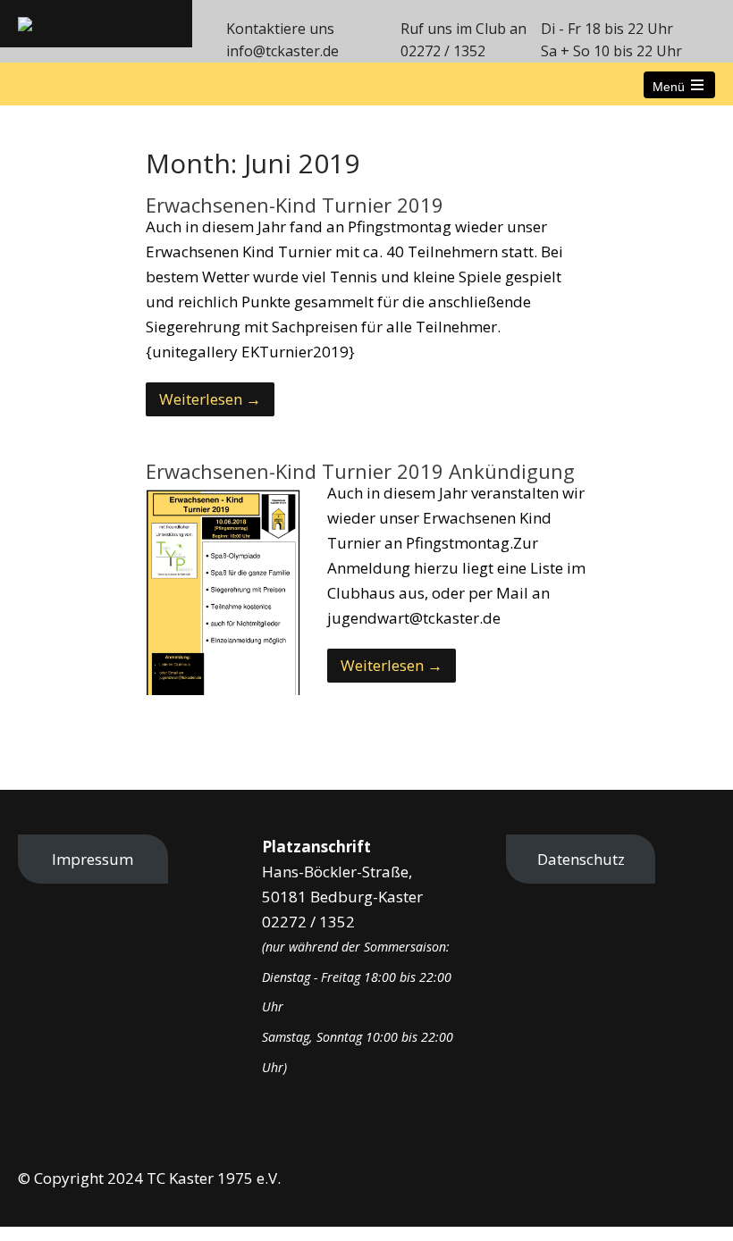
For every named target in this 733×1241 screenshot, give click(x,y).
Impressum (92, 859)
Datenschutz (581, 859)
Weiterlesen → (210, 399)
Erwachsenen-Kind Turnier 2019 (294, 204)
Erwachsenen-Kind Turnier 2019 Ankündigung (360, 470)
